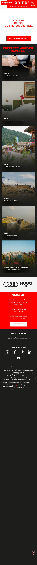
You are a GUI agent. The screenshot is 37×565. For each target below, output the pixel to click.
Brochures (7, 366)
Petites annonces (10, 379)
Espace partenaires (11, 375)
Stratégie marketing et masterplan (17, 382)
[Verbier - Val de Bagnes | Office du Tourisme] (18, 4)
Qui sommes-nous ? (10, 386)
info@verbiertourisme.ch (18, 316)
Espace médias (24, 379)
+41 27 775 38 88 (18, 318)
